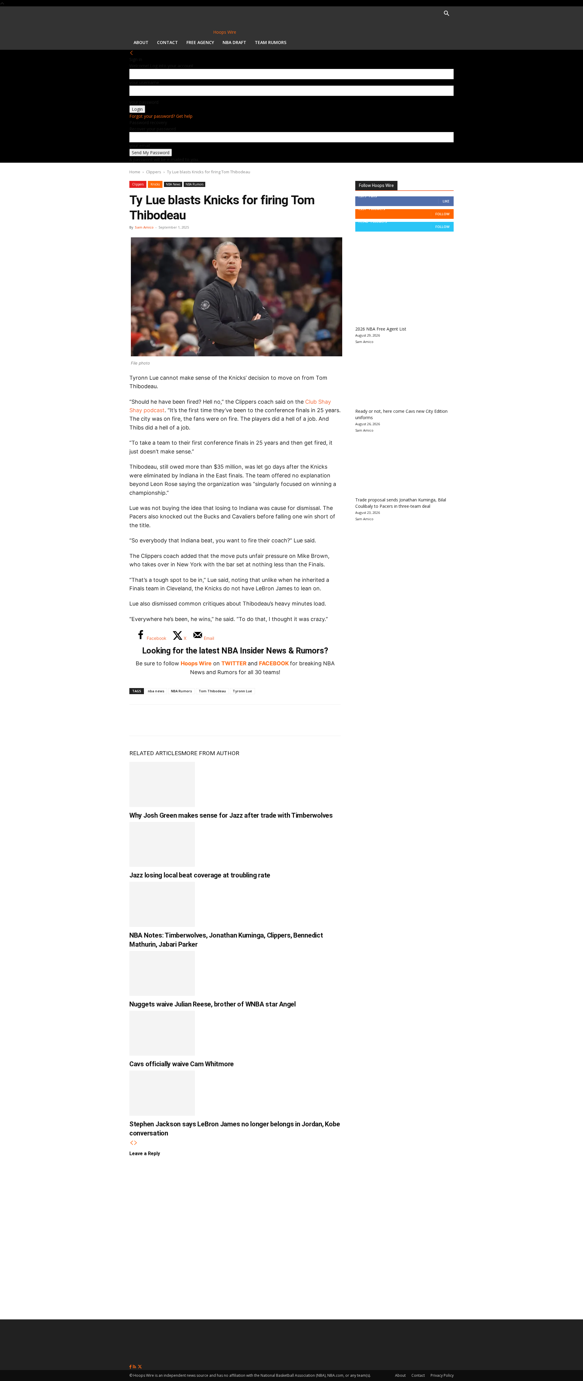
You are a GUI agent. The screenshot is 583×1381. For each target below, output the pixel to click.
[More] (239, 720)
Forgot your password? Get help (161, 116)
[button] (446, 14)
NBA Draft (234, 42)
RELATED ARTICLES (155, 753)
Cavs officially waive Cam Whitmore (181, 1064)
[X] (158, 720)
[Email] (219, 720)
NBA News (173, 184)
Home (134, 172)
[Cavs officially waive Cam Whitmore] (162, 1033)
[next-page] (136, 1142)
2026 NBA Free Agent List (380, 329)
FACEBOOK (274, 663)
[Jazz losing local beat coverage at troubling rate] (162, 844)
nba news (156, 691)
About (141, 42)
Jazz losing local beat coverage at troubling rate (199, 875)
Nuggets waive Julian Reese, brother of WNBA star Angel (212, 1004)
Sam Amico (144, 227)
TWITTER (234, 663)
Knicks (155, 184)
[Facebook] (138, 720)
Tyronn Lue (242, 691)
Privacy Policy (442, 1375)
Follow (442, 214)
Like (446, 201)
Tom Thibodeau (212, 691)
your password (144, 102)
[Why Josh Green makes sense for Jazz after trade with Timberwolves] (162, 784)
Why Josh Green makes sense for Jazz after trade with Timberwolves (231, 815)
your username (144, 82)
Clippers (153, 172)
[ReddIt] (198, 720)
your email (139, 145)
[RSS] (135, 1366)
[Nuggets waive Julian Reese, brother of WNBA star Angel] (162, 973)
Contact (167, 42)
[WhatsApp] (178, 720)
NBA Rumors (194, 184)
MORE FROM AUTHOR (210, 753)
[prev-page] (131, 1142)
